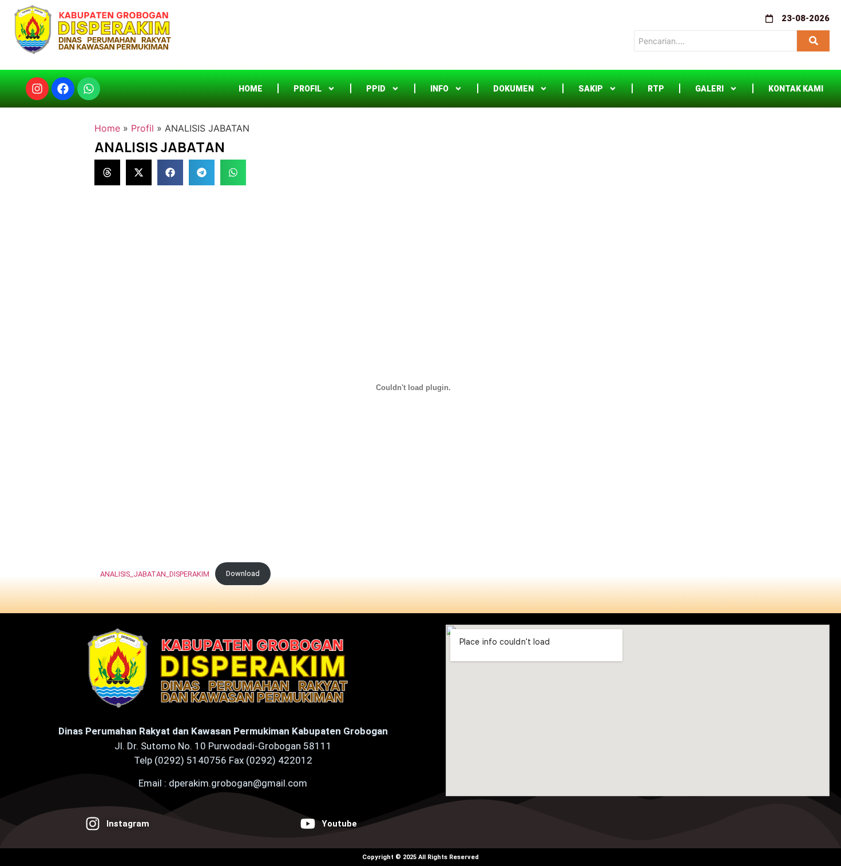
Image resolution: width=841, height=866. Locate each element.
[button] (107, 172)
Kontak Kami (795, 88)
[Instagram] (37, 88)
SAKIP (590, 88)
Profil (307, 88)
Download (243, 573)
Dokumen (513, 88)
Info (439, 88)
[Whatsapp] (88, 88)
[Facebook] (62, 88)
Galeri (709, 88)
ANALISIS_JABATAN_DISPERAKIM (154, 573)
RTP (656, 88)
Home (251, 88)
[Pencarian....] (813, 40)
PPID (376, 88)
